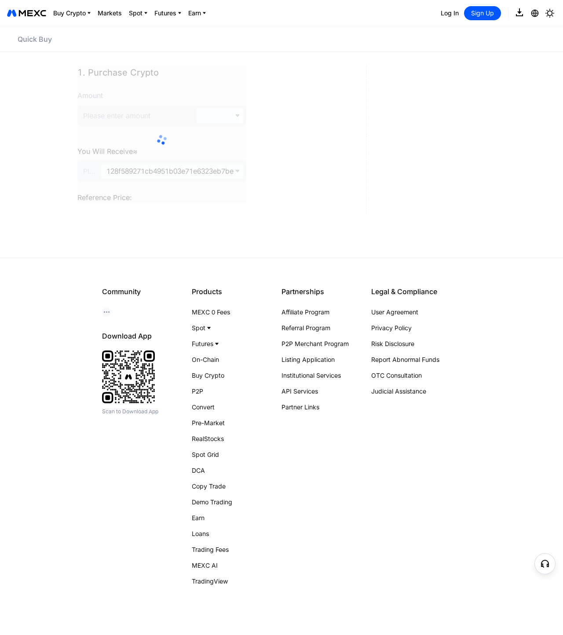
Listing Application (308, 359)
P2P (197, 391)
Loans (200, 533)
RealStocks (208, 438)
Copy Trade (209, 486)
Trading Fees (210, 549)
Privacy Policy (391, 328)
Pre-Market (208, 423)
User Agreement (394, 312)
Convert (203, 407)
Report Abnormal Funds (405, 359)
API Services (300, 391)
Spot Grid (205, 454)
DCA (198, 470)
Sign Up (482, 13)
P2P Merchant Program (315, 343)
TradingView (210, 581)
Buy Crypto (208, 375)
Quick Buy (35, 39)
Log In (450, 13)
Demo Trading (212, 502)
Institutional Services (311, 375)
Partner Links (300, 407)
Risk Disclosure (392, 343)
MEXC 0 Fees (211, 312)
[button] (545, 563)
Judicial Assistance (398, 391)
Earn (198, 518)
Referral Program (306, 328)
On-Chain (205, 359)
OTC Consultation (396, 375)
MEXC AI (205, 565)
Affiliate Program (305, 312)
